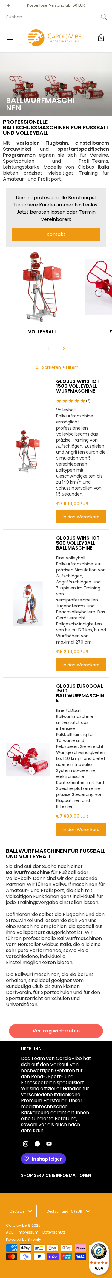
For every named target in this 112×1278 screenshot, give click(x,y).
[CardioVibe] (55, 37)
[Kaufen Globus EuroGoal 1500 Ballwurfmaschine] (28, 760)
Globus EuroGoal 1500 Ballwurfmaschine (80, 693)
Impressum (28, 1232)
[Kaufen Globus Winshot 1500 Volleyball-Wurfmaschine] (28, 451)
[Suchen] (104, 17)
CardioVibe (16, 1225)
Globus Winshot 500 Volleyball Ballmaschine (77, 543)
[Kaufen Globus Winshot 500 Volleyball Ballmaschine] (28, 603)
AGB (10, 1232)
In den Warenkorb (81, 517)
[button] (101, 37)
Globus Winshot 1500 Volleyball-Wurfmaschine (78, 386)
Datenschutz (53, 1232)
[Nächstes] (63, 348)
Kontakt (56, 234)
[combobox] (51, 17)
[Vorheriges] (49, 348)
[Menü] (9, 37)
